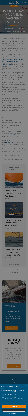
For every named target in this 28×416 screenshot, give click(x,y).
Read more (19, 391)
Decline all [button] (14, 410)
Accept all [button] (14, 406)
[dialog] (14, 208)
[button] (14, 413)
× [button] (26, 385)
